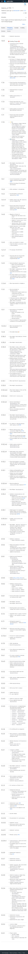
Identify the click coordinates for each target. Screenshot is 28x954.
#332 (14, 78)
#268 (11, 181)
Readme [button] (3, 27)
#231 (11, 273)
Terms (24, 952)
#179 (25, 484)
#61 (20, 803)
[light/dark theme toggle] (26, 1)
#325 (22, 69)
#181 (24, 436)
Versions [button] (3, 31)
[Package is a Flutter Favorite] (25, 6)
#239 (19, 258)
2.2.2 (25, 10)
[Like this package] (23, 13)
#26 (19, 834)
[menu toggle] (2, 1)
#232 (13, 278)
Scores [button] (9, 31)
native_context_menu (17, 577)
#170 (22, 430)
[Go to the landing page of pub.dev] (8, 1)
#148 (19, 656)
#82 (11, 809)
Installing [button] (22, 27)
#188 (20, 425)
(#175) (18, 514)
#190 (11, 439)
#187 (11, 433)
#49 (15, 806)
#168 (24, 498)
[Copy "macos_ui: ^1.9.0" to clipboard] (13, 8)
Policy (19, 952)
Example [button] (16, 27)
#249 (16, 209)
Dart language (5, 952)
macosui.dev (16, 10)
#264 (18, 195)
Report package (13, 952)
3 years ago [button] (8, 10)
